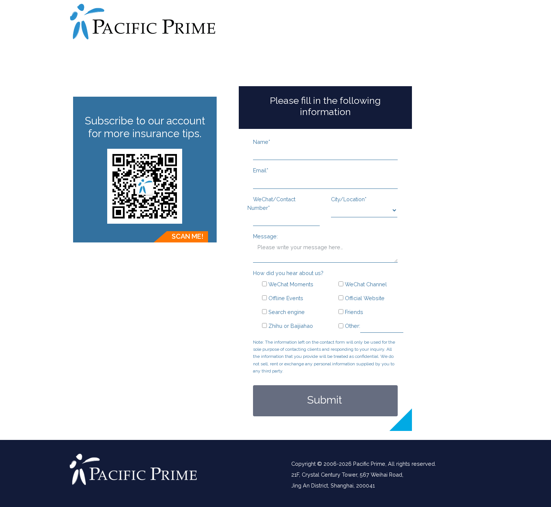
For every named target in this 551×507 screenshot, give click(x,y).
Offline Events (285, 298)
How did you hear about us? (288, 273)
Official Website (364, 298)
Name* (261, 142)
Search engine (286, 312)
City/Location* (349, 199)
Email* (260, 170)
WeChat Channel (365, 284)
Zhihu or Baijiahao (290, 326)
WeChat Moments (290, 284)
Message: (265, 236)
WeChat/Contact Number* (271, 203)
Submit (324, 399)
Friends (353, 312)
